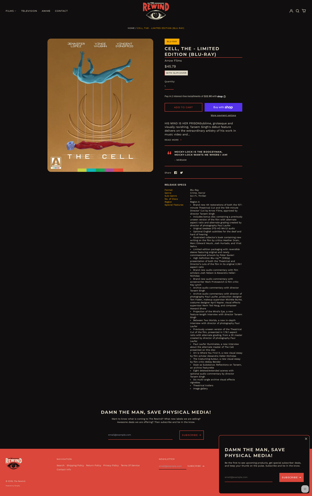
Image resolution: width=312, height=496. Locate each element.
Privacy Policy (111, 465)
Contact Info (64, 469)
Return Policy (93, 465)
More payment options (223, 115)
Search (61, 465)
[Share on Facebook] (175, 172)
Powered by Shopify (13, 486)
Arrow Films (173, 60)
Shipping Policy (75, 465)
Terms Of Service (130, 465)
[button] (297, 11)
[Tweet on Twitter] (181, 172)
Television (29, 10)
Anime (46, 10)
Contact (61, 10)
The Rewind (19, 481)
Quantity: (170, 81)
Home (131, 28)
